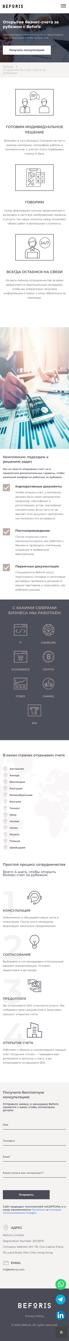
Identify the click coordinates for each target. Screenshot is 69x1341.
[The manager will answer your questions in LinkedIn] (60, 1315)
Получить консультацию (26, 50)
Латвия (14, 821)
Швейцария (17, 847)
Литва (14, 827)
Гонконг (15, 808)
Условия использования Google (32, 1211)
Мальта (14, 834)
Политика (39, 1209)
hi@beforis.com (14, 1269)
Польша (15, 840)
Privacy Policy (34, 1316)
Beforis (8, 67)
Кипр (13, 814)
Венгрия (15, 801)
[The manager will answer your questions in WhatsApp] (61, 1284)
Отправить (26, 1194)
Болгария (16, 788)
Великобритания (21, 795)
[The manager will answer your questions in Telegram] (60, 1304)
